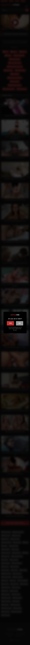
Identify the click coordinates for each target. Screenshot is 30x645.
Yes (10, 323)
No (20, 323)
